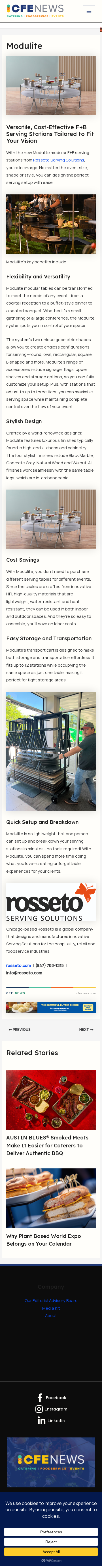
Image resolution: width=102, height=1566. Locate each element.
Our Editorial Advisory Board (51, 1300)
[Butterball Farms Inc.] (50, 1007)
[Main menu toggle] (89, 11)
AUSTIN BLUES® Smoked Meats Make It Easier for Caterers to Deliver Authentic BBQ (47, 1145)
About (51, 1315)
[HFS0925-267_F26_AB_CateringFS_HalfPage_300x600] (101, 29)
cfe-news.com (86, 993)
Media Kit (51, 1308)
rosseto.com (18, 965)
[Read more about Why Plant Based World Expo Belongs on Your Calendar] (50, 1197)
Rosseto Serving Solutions (58, 160)
